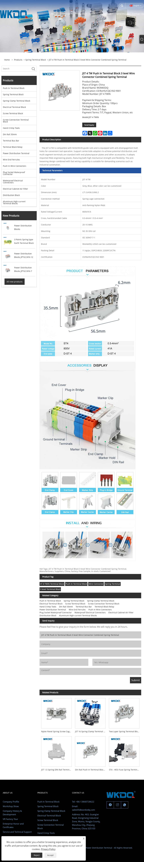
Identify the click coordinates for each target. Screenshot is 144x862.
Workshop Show (11, 806)
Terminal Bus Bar (11, 140)
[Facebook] (110, 804)
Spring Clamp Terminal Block (16, 100)
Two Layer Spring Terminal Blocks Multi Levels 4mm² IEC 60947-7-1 (125, 731)
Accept (50, 855)
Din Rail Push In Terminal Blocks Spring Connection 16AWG (91, 769)
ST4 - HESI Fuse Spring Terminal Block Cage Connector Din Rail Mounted (125, 769)
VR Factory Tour (10, 819)
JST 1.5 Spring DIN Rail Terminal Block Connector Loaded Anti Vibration (57, 769)
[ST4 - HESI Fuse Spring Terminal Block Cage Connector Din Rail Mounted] (124, 750)
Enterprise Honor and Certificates (13, 825)
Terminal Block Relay (12, 147)
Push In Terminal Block (13, 88)
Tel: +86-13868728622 (83, 801)
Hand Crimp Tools (11, 128)
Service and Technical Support (17, 831)
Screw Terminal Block (13, 113)
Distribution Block (11, 195)
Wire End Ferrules (11, 159)
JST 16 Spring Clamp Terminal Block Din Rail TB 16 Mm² (91, 731)
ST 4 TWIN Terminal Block (52, 584)
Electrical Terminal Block (14, 107)
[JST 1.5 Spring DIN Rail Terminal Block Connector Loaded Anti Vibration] (56, 750)
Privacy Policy (48, 849)
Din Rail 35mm (10, 134)
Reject (37, 855)
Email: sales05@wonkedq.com (83, 808)
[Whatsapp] (124, 804)
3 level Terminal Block (50, 589)
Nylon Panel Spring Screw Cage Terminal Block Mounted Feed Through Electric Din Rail (57, 731)
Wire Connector (96, 584)
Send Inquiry (89, 125)
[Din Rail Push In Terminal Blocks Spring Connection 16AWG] (90, 750)
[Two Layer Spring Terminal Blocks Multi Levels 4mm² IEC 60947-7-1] (124, 712)
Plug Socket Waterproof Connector (14, 173)
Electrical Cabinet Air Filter (15, 188)
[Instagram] (117, 804)
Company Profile (11, 801)
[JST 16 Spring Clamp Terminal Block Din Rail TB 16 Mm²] (90, 712)
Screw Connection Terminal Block (16, 120)
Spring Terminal (112, 584)
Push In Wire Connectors (14, 166)
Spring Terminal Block (35, 59)
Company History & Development (12, 812)
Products (18, 59)
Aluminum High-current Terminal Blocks (14, 202)
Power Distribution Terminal (16, 153)
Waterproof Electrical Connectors (13, 181)
